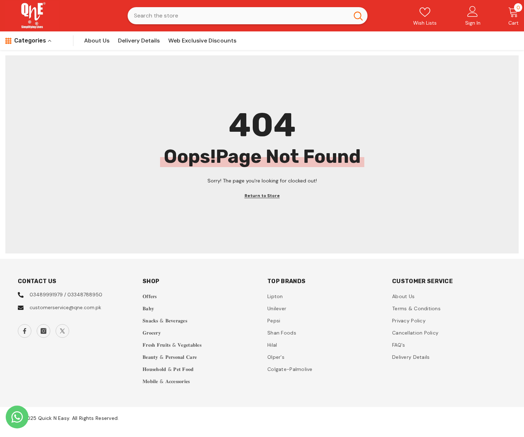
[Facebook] (24, 331)
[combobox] (238, 15)
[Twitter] (62, 331)
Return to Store (262, 196)
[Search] (248, 15)
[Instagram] (43, 331)
